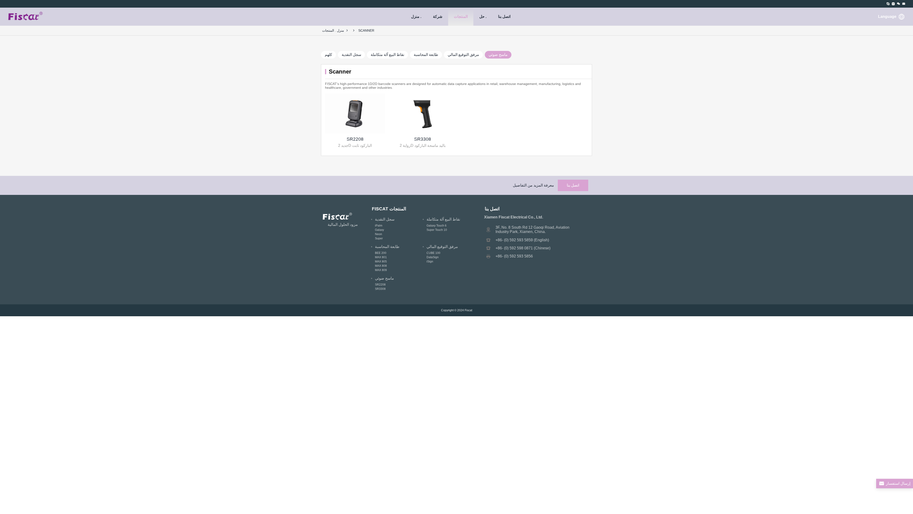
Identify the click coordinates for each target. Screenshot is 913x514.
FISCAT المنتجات (389, 208)
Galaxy (379, 230)
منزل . (416, 17)
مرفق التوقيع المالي (463, 55)
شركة (437, 17)
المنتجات (461, 17)
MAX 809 (381, 270)
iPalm (378, 225)
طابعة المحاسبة (426, 55)
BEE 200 (380, 253)
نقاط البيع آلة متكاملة (387, 55)
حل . (482, 17)
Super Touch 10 (437, 230)
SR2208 (355, 139)
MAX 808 (381, 265)
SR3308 (422, 139)
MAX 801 (381, 257)
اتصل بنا (504, 17)
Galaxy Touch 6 (437, 225)
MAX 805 (381, 261)
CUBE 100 (433, 253)
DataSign (433, 257)
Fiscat (468, 310)
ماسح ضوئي (498, 55)
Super (379, 238)
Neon (378, 234)
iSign (430, 261)
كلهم (328, 55)
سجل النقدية (351, 55)
